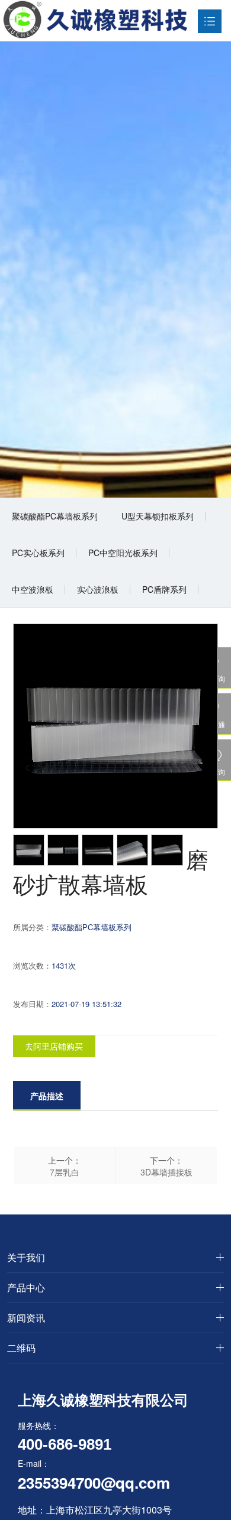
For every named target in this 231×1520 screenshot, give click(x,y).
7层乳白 (64, 1172)
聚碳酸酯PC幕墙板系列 (55, 516)
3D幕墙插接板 (166, 1172)
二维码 (21, 1348)
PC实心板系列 (38, 552)
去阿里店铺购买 (54, 1046)
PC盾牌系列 (164, 589)
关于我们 (26, 1257)
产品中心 (26, 1287)
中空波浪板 (32, 589)
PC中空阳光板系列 (123, 552)
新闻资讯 (26, 1317)
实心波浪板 (97, 589)
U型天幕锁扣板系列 (157, 516)
